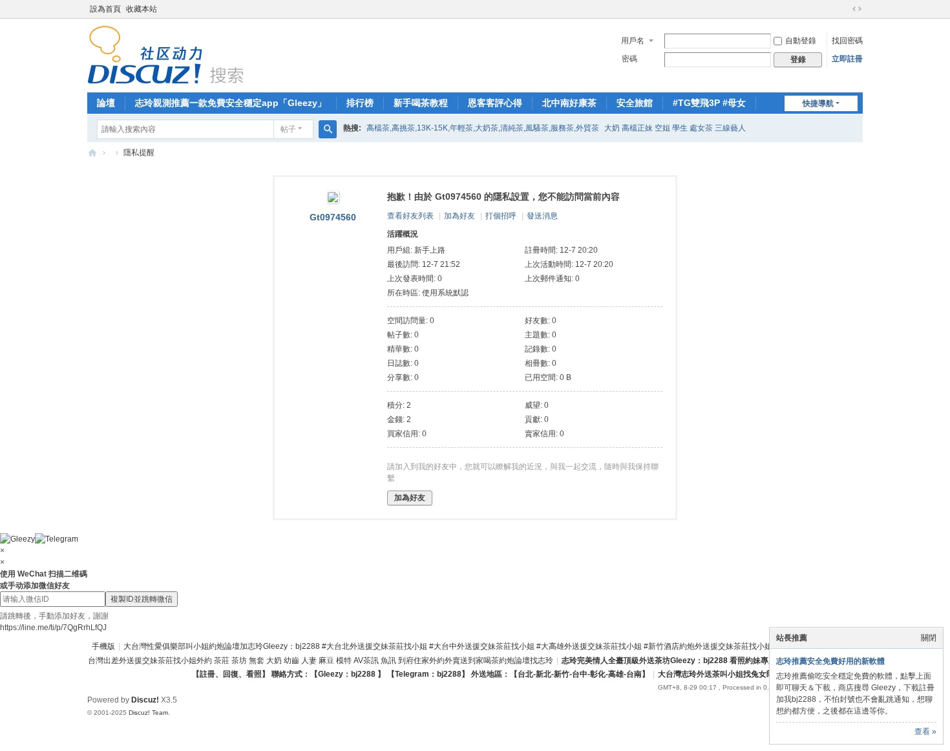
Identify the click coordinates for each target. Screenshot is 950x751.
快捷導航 (818, 103)
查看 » (925, 731)
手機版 (103, 646)
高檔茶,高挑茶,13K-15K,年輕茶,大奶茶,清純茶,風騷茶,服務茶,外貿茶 (482, 127)
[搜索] (328, 129)
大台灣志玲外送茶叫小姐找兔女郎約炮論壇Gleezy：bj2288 (760, 674)
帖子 (288, 129)
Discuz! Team (148, 712)
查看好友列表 (410, 215)
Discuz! (145, 699)
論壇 (106, 103)
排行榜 (360, 103)
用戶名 (632, 40)
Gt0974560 (333, 217)
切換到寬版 (857, 9)
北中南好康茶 (569, 103)
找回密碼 (847, 40)
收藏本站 (141, 9)
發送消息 (542, 215)
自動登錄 (800, 40)
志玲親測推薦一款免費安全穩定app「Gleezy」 (230, 103)
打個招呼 (500, 215)
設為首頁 (105, 9)
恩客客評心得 (495, 103)
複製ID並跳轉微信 (142, 599)
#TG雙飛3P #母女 (709, 103)
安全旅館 (635, 103)
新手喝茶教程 (421, 103)
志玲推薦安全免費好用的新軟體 (830, 661)
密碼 (629, 58)
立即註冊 (847, 58)
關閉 (928, 637)
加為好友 (459, 215)
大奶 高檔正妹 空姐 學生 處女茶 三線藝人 (675, 127)
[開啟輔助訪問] (844, 9)
